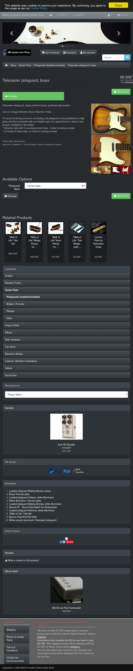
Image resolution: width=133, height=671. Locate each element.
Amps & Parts (12, 325)
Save (71, 542)
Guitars (9, 275)
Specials (9, 407)
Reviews (11, 196)
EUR (61, 15)
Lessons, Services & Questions (21, 361)
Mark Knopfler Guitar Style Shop (23, 15)
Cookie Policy (39, 8)
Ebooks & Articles (14, 353)
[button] (12, 33)
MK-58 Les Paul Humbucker (66, 607)
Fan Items (10, 346)
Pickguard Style (14, 187)
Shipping (11, 629)
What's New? (11, 571)
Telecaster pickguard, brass (82, 65)
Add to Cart (122, 91)
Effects (8, 332)
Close (118, 5)
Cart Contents (51, 52)
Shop (13, 65)
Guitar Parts (25, 65)
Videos (8, 368)
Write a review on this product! (23, 560)
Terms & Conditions (12, 649)
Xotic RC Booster (66, 444)
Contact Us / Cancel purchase (15, 659)
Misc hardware (12, 339)
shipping (129, 82)
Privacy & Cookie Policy (15, 638)
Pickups (9, 311)
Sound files (11, 375)
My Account (89, 52)
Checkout (71, 52)
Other (8, 318)
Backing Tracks (13, 282)
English (77, 15)
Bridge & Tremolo (14, 304)
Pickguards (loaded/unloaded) (49, 65)
